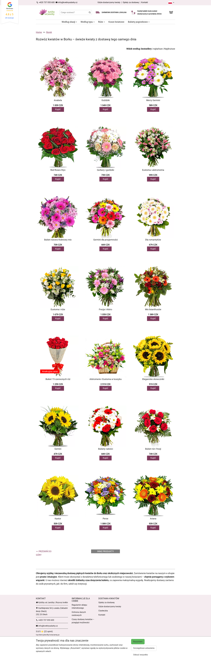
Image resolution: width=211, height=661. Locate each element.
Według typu (87, 22)
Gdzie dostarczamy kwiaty (109, 2)
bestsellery (146, 48)
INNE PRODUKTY (105, 551)
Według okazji (69, 22)
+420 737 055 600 (46, 2)
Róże (101, 22)
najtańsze (158, 48)
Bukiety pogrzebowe (138, 22)
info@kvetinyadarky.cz (67, 2)
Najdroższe (169, 48)
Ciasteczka (103, 611)
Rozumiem (137, 641)
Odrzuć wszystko (140, 655)
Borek (49, 32)
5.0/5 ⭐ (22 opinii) (44, 631)
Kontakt (144, 2)
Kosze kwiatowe (116, 22)
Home (39, 32)
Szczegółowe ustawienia (143, 648)
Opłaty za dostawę (131, 2)
